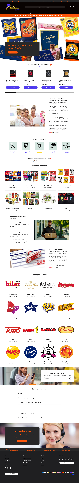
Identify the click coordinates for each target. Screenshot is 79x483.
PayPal (42, 460)
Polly (48, 317)
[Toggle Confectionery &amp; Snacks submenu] (36, 13)
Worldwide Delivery (27, 458)
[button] (73, 7)
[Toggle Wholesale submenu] (50, 13)
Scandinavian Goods (10, 479)
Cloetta (66, 339)
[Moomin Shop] (48, 198)
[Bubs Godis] (13, 352)
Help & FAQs (7, 460)
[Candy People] (66, 352)
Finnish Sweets (13, 185)
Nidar (30, 317)
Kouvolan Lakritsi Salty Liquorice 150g (46, 81)
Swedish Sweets (30, 185)
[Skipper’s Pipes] (48, 352)
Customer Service (27, 460)
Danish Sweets (48, 185)
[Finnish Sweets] (13, 176)
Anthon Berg (30, 294)
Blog (6, 465)
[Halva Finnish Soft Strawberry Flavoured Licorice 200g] (13, 73)
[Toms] (13, 330)
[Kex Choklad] (66, 307)
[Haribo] (31, 330)
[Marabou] (66, 285)
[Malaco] (13, 307)
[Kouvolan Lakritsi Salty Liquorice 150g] (48, 73)
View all (39, 66)
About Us (7, 458)
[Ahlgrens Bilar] (13, 285)
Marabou (66, 294)
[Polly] (48, 307)
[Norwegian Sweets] (66, 176)
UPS (42, 458)
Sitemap (25, 465)
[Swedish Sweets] (31, 176)
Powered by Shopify (17, 479)
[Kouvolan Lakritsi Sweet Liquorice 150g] (31, 73)
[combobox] (45, 7)
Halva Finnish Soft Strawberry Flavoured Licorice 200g (12, 81)
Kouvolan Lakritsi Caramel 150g (65, 81)
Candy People (66, 362)
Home (22, 13)
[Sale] (66, 198)
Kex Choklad (66, 317)
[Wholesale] (31, 198)
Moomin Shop (48, 208)
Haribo (30, 339)
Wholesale (47, 13)
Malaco (13, 317)
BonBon (48, 339)
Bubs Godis (13, 362)
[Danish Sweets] (48, 176)
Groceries (40, 13)
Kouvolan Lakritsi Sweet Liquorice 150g (29, 81)
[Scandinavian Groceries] (13, 198)
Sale (57, 13)
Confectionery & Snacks (29, 13)
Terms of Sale (8, 462)
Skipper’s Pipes (48, 362)
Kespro (42, 462)
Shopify (42, 465)
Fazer (30, 362)
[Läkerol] (48, 285)
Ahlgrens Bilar (13, 294)
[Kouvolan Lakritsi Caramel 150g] (66, 73)
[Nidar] (31, 307)
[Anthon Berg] (31, 285)
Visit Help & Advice (22, 440)
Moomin (53, 13)
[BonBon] (48, 330)
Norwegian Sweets (66, 185)
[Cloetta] (66, 330)
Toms (12, 339)
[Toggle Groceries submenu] (42, 13)
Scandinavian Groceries (12, 208)
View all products (12, 52)
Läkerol (48, 294)
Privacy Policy (26, 462)
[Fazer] (31, 352)
